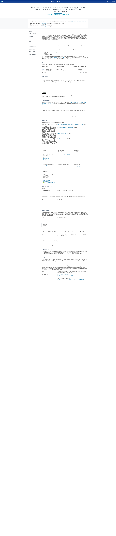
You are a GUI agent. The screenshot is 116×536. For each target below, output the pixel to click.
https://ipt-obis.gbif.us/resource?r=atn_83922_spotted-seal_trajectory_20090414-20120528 (71, 279)
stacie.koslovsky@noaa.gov (62, 153)
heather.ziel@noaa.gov (61, 165)
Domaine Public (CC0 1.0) (62, 95)
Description (30, 31)
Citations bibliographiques (32, 54)
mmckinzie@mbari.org (46, 158)
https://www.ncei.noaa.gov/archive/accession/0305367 (65, 127)
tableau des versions (62, 57)
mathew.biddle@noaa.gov (46, 180)
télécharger (45, 23)
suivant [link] (86, 72)
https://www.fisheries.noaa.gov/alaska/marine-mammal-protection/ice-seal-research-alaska (80, 168)
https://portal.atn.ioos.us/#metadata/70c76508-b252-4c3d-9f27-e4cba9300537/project (83, 21)
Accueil (52, 1)
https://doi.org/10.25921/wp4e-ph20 (63, 133)
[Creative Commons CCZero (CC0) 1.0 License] (44, 93)
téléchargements (54, 57)
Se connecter (112, 1)
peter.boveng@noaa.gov (46, 165)
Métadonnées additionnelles (33, 56)
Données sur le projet (32, 51)
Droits (30, 38)
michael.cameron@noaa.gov (78, 153)
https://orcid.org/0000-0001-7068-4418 (64, 166)
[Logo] (2, 1)
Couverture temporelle (32, 49)
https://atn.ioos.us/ (45, 159)
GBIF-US (43, 104)
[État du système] (107, 1)
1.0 (43, 70)
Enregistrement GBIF (32, 39)
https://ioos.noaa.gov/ (46, 181)
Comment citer (31, 36)
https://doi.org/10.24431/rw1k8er (62, 138)
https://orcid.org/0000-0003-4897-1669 (49, 182)
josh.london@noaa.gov (77, 166)
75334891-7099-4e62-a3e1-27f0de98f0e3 (78, 22)
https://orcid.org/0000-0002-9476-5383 (64, 154)
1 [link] (83, 72)
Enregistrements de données (33, 33)
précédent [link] (80, 72)
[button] (109, 1)
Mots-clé (30, 41)
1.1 (43, 69)
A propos (58, 1)
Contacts (30, 44)
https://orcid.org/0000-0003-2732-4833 (48, 166)
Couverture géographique (32, 46)
